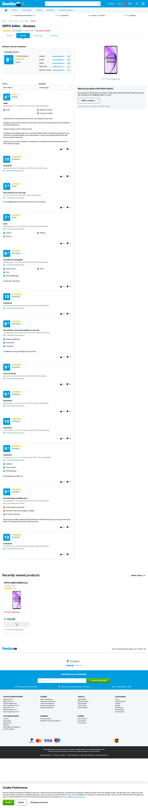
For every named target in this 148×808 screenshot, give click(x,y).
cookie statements (78, 797)
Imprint (62, 755)
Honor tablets (82, 705)
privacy (65, 797)
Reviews (33, 21)
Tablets (39, 10)
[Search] (99, 4)
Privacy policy (82, 723)
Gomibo (81, 716)
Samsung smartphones (47, 701)
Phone (14, 10)
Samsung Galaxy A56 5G (11, 705)
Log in (119, 4)
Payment (6, 719)
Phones (43, 697)
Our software (82, 721)
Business (50, 10)
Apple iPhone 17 (8, 699)
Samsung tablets (83, 701)
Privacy (55, 755)
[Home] (6, 10)
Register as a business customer (50, 721)
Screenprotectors (120, 701)
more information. (94, 751)
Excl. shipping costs (114, 79)
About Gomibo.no (45, 755)
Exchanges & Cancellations (11, 727)
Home (4, 21)
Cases (117, 699)
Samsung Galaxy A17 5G (11, 712)
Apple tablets (82, 699)
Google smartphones (47, 707)
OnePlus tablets (83, 707)
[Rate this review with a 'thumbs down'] (67, 149)
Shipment (6, 725)
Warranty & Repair (8, 729)
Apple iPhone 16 (8, 701)
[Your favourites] (137, 3)
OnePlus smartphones (47, 703)
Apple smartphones (46, 699)
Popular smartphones (13, 697)
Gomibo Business (45, 719)
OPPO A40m (24, 21)
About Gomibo (82, 719)
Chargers (118, 703)
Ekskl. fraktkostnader (17, 629)
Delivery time (7, 723)
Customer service (66, 10)
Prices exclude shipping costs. (95, 749)
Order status (7, 721)
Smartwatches (119, 710)
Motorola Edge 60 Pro (10, 710)
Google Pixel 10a (8, 707)
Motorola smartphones (47, 705)
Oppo (16, 21)
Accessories (27, 10)
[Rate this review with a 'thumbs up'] (61, 149)
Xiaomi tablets (82, 703)
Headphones (119, 707)
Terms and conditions (87, 755)
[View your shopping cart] (143, 3)
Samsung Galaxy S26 (10, 703)
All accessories (119, 712)
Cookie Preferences (72, 755)
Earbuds (117, 705)
